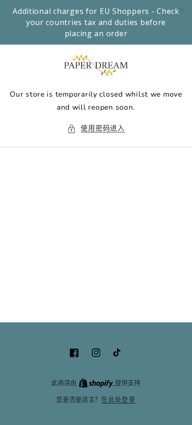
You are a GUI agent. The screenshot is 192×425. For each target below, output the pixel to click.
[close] (181, 10)
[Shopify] (97, 383)
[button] (96, 129)
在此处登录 (118, 399)
